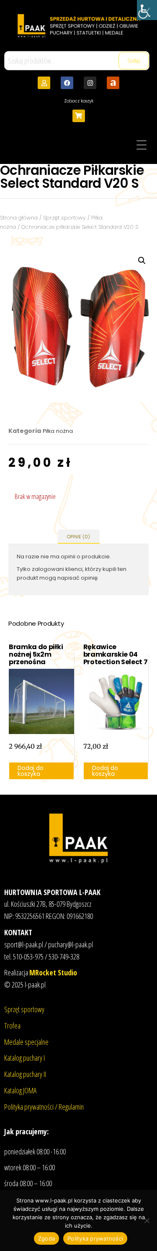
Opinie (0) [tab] (78, 536)
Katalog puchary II (25, 1074)
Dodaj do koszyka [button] (31, 771)
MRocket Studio (53, 972)
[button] (141, 260)
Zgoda (46, 1238)
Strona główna (19, 218)
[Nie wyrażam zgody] (146, 1220)
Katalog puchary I (24, 1058)
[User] (44, 83)
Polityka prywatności (95, 1238)
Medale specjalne (26, 1042)
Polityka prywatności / (31, 1107)
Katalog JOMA (20, 1090)
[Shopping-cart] (78, 116)
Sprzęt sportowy (64, 218)
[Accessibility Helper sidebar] (147, 10)
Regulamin (71, 1107)
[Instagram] (90, 83)
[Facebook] (67, 83)
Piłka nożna (58, 431)
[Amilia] (113, 83)
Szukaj (133, 60)
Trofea (12, 1026)
